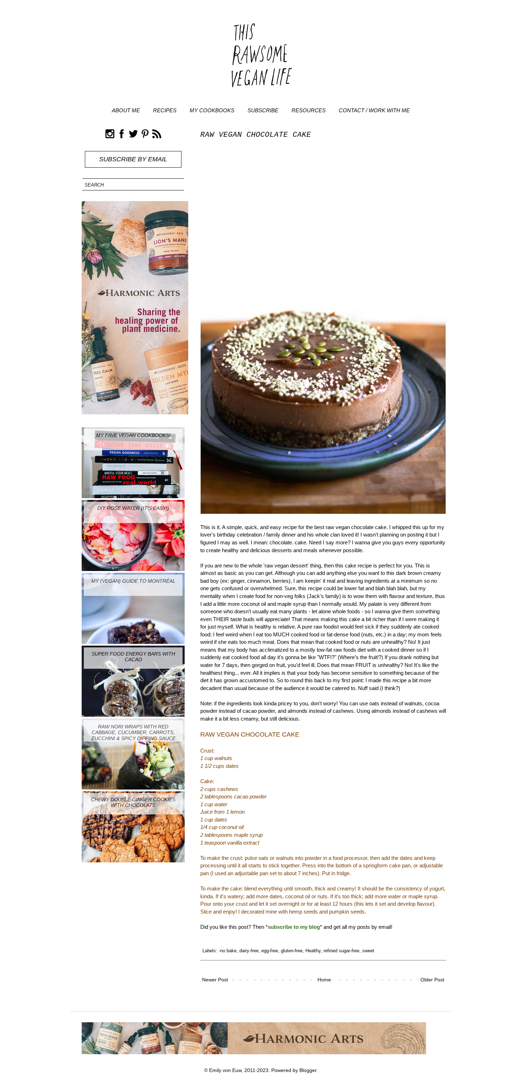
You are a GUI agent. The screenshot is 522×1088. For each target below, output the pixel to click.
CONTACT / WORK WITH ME (374, 110)
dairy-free (249, 950)
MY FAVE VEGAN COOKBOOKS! (133, 435)
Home (324, 979)
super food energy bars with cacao (133, 657)
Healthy (313, 950)
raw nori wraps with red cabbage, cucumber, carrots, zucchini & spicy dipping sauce (133, 733)
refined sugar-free (341, 950)
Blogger (307, 1070)
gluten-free (292, 950)
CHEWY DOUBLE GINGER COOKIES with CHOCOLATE (133, 802)
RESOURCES (309, 110)
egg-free (269, 950)
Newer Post (215, 979)
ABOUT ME (126, 110)
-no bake (227, 950)
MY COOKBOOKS (212, 110)
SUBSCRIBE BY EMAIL (133, 159)
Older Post (432, 979)
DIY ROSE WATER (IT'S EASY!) (133, 508)
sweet (368, 950)
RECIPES (164, 110)
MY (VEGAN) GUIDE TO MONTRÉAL (133, 581)
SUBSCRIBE (263, 110)
